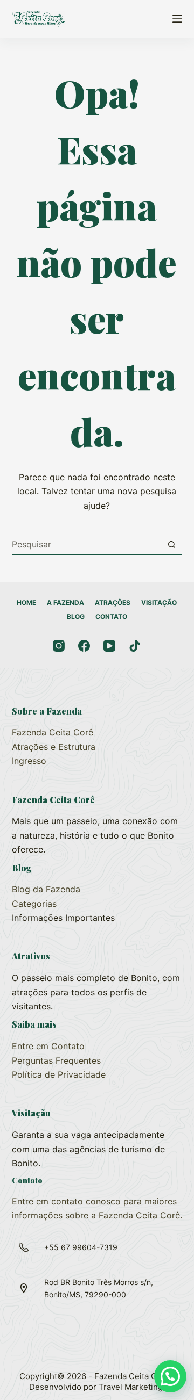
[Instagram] (59, 646)
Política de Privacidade (59, 1074)
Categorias (34, 903)
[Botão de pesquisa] (171, 544)
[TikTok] (135, 646)
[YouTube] (109, 646)
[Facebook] (84, 646)
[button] (170, 1376)
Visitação (159, 602)
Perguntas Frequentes (56, 1060)
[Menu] (177, 19)
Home (26, 602)
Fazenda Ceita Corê (52, 732)
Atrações (112, 602)
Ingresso (29, 760)
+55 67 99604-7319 (80, 1247)
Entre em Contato (48, 1046)
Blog (76, 616)
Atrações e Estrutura (53, 746)
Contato (111, 616)
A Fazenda (65, 602)
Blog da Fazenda (46, 889)
